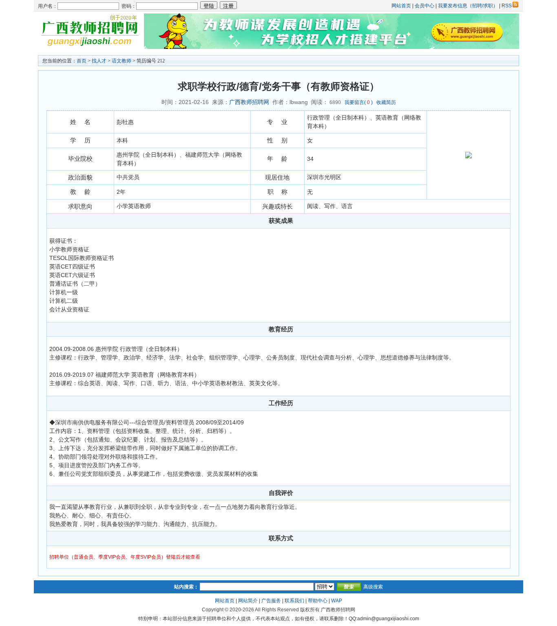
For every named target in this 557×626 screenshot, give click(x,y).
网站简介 (248, 601)
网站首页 (401, 6)
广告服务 (271, 601)
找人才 (99, 61)
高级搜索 (373, 587)
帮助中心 (317, 601)
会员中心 (424, 6)
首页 (81, 61)
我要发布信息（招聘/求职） (468, 6)
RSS (507, 6)
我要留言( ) (359, 102)
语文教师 (121, 61)
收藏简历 (386, 102)
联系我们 (294, 601)
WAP (336, 601)
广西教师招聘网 (249, 102)
